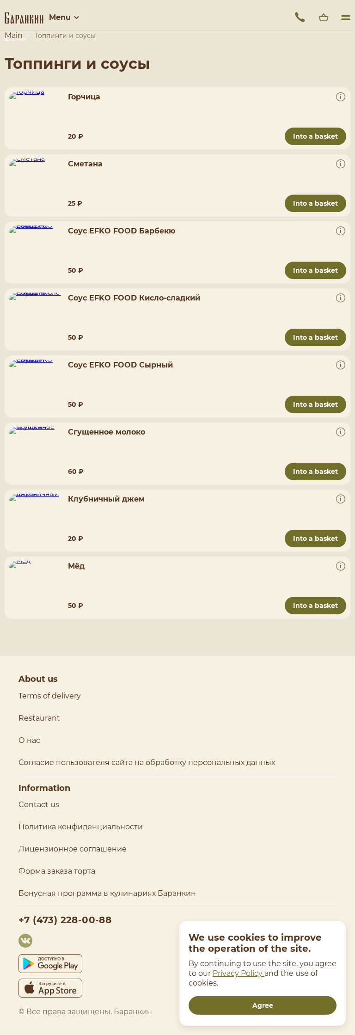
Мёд (76, 566)
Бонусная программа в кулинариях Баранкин (107, 893)
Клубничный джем (106, 499)
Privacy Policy (238, 973)
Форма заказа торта (56, 871)
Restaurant (39, 718)
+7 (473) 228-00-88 (64, 919)
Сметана (85, 163)
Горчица (84, 96)
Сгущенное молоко (106, 432)
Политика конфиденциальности (80, 826)
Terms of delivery (49, 696)
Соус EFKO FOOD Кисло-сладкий (134, 298)
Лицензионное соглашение (72, 849)
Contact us (38, 804)
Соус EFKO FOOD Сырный (120, 365)
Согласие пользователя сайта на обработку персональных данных (146, 762)
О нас (29, 740)
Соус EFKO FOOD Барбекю (121, 231)
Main (14, 35)
